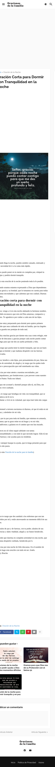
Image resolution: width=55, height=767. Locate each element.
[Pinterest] (28, 632)
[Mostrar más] (39, 632)
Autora (41, 763)
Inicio (13, 763)
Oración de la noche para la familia (19, 452)
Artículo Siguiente (38, 732)
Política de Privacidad (27, 763)
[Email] (34, 632)
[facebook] (25, 750)
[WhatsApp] (22, 632)
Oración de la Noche (12, 72)
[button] (3, 4)
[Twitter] (16, 632)
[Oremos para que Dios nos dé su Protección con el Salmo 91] (36, 655)
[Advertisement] (27, 38)
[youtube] (30, 750)
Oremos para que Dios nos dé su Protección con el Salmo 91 (36, 667)
